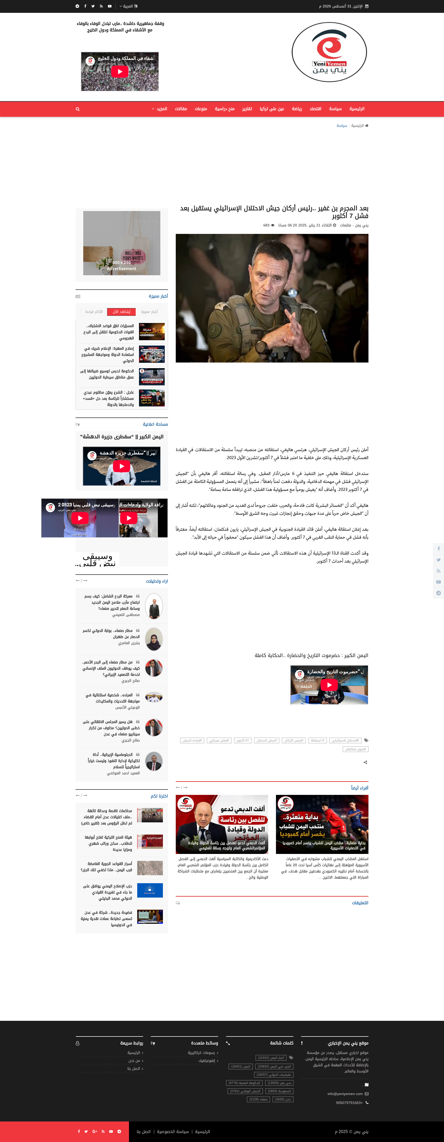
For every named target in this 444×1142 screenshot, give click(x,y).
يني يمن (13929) (279, 1083)
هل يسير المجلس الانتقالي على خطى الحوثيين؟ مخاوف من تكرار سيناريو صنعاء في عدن (111, 728)
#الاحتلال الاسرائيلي (345, 740)
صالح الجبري (131, 681)
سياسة (335, 109)
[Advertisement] (222, 165)
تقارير (247, 109)
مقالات (181, 109)
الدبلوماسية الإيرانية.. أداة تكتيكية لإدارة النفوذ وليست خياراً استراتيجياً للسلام (114, 760)
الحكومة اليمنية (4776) (244, 1083)
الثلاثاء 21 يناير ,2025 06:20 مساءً (305, 225)
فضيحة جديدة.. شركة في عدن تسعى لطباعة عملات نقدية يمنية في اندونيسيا (106, 918)
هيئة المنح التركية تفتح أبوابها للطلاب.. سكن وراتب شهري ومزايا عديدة (108, 843)
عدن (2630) (283, 1099)
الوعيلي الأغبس (127, 708)
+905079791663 (349, 1103)
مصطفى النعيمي (126, 615)
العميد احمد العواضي (123, 773)
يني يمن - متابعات (251, 837)
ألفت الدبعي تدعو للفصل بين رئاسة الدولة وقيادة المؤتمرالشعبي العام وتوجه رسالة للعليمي (226, 846)
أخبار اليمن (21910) (271, 1058)
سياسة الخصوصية (173, 1132)
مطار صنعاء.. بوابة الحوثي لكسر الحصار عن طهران (111, 633)
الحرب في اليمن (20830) (274, 1066)
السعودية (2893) (279, 1091)
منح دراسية (225, 109)
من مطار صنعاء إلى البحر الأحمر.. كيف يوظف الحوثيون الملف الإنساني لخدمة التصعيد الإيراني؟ (111, 668)
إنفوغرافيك (207, 1061)
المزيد (161, 109)
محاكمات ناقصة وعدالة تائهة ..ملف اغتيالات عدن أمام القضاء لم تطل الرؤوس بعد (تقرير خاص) (106, 817)
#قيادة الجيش (192, 740)
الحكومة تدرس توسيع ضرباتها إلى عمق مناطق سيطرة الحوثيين (107, 374)
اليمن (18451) (240, 1066)
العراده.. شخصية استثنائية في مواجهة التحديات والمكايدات (113, 698)
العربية (128, 6)
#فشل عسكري (219, 740)
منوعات (201, 109)
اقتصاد (315, 109)
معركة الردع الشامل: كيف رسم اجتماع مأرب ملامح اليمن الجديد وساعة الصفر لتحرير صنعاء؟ (112, 602)
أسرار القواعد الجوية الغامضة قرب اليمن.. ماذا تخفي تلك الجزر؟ (106, 866)
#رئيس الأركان (293, 740)
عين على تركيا (272, 109)
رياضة (297, 109)
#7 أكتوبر (243, 740)
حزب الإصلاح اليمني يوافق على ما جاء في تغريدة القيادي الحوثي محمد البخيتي (107, 892)
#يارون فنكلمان (355, 749)
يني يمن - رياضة (352, 837)
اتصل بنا (133, 1069)
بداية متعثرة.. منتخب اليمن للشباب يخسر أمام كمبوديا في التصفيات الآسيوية (324, 846)
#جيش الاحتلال (267, 740)
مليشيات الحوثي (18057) (274, 1075)
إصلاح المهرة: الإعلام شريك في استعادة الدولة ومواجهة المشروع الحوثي (107, 354)
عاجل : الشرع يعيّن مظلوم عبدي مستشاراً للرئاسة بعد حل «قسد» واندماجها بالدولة (108, 398)
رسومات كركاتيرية (201, 1053)
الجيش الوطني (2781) (245, 1091)
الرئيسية (357, 109)
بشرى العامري (129, 643)
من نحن (134, 1061)
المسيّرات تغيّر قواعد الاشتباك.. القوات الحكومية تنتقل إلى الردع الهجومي (109, 332)
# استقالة (317, 740)
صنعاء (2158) (258, 1099)
